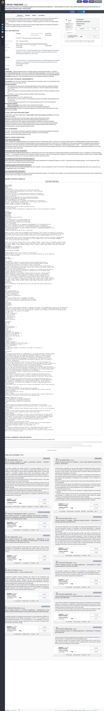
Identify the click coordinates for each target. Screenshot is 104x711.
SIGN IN (92, 1)
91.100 (87, 41)
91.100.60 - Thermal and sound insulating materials (28, 38)
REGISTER (98, 1)
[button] (72, 12)
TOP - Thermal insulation (22, 41)
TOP (29, 11)
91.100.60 (24, 11)
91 (85, 41)
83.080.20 (29, 506)
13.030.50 (23, 506)
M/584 (41, 506)
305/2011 (83, 511)
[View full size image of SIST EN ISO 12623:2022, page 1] (69, 26)
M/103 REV (90, 511)
